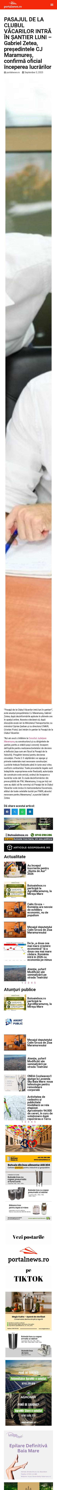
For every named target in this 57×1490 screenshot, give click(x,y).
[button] (52, 4)
